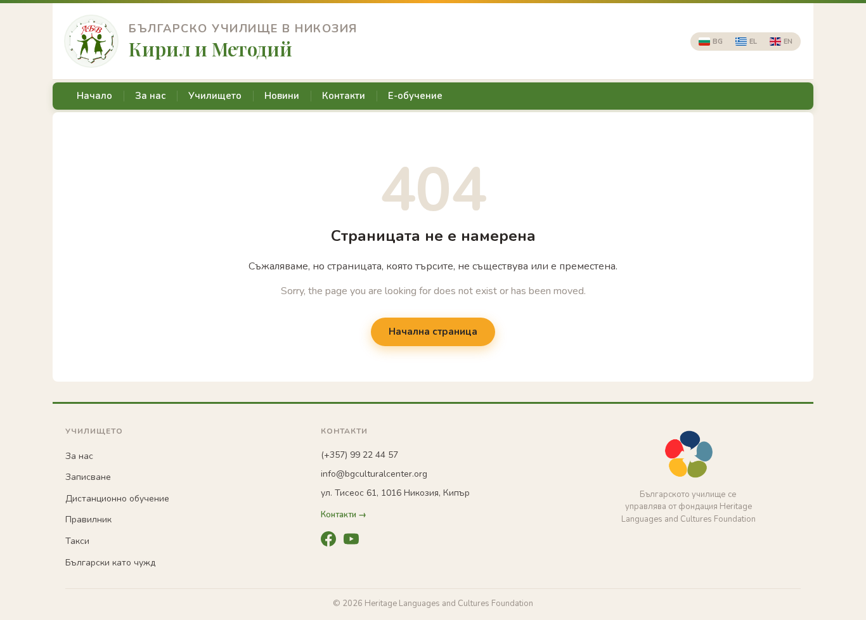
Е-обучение (415, 95)
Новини (281, 95)
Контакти (343, 95)
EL (753, 41)
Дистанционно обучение (117, 499)
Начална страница (433, 331)
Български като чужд (110, 563)
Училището (215, 95)
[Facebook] (328, 538)
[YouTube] (351, 538)
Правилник (88, 519)
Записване (88, 477)
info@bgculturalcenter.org (374, 474)
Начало (94, 95)
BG (718, 41)
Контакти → (343, 515)
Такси (77, 541)
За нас (150, 95)
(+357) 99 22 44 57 (359, 455)
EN (788, 41)
